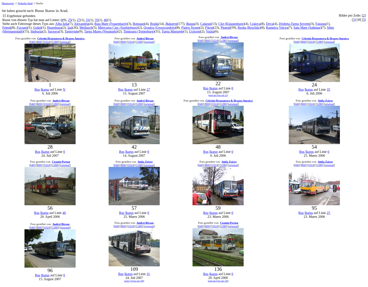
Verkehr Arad (25, 3)
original (65, 41)
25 (69, 20)
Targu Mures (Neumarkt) (101, 31)
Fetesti (6, 27)
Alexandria (81, 24)
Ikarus (45, 89)
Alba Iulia (62, 24)
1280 (55, 41)
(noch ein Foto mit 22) (218, 95)
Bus (37, 89)
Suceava (53, 31)
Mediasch (85, 27)
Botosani (139, 24)
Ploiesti (225, 27)
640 (32, 41)
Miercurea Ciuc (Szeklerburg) (118, 27)
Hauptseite (8, 3)
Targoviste (72, 31)
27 (78, 20)
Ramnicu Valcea (277, 27)
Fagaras (320, 24)
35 (96, 20)
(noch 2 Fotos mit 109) (134, 281)
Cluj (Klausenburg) (231, 24)
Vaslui (210, 31)
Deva (269, 24)
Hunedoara (54, 27)
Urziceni (194, 31)
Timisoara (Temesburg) (138, 31)
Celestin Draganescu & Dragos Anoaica (61, 38)
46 (105, 20)
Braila (154, 24)
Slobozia (36, 31)
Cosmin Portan (61, 161)
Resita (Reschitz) (249, 27)
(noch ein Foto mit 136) (218, 281)
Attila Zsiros (325, 100)
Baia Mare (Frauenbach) (110, 24)
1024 (47, 41)
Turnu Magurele (172, 31)
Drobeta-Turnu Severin (294, 24)
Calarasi (205, 24)
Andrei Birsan (145, 38)
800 (39, 41)
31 (87, 20)
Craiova (255, 24)
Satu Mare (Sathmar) (307, 27)
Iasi (70, 27)
